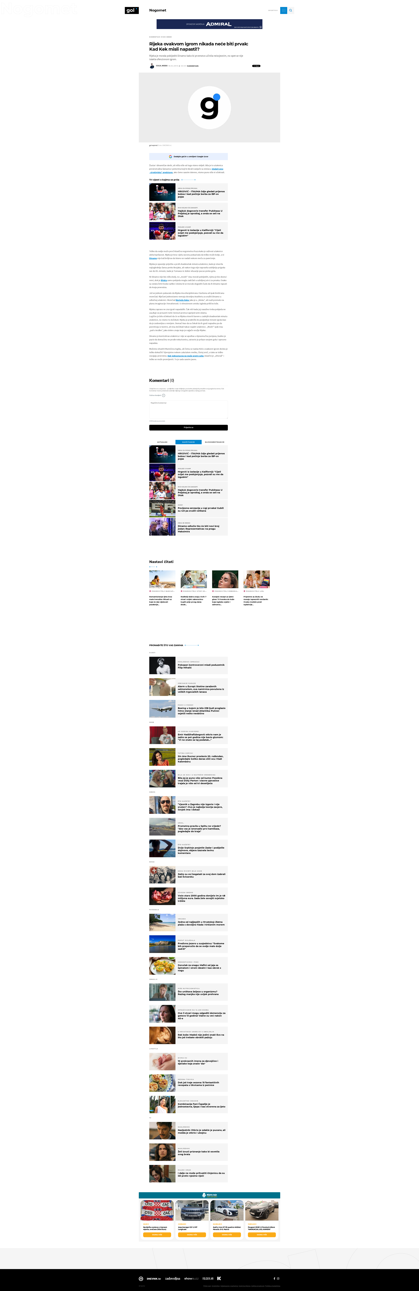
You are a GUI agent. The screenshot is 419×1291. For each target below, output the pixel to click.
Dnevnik (154, 1279)
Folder (208, 1279)
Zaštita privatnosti (257, 1286)
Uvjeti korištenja (245, 1286)
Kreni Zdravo (219, 1279)
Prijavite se (188, 427)
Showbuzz (191, 1279)
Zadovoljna (172, 1279)
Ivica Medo (162, 65)
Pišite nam (207, 1286)
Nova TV (141, 1279)
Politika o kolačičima (272, 1286)
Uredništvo (216, 1286)
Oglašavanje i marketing (229, 1286)
